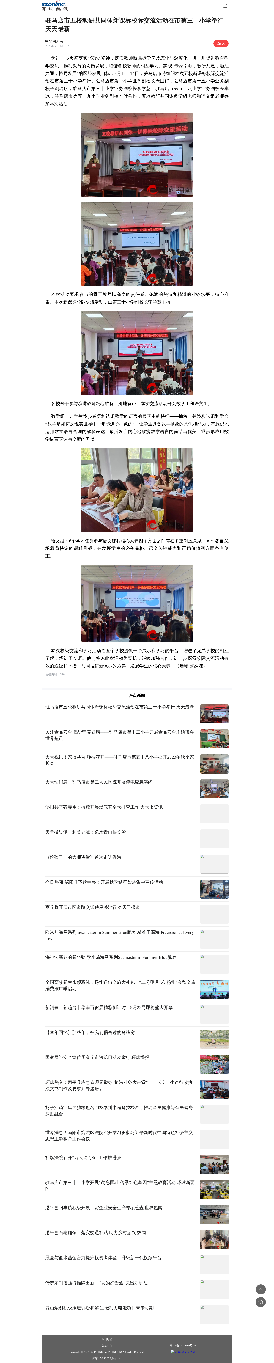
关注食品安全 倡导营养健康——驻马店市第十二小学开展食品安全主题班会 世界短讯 (119, 735)
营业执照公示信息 (184, 1352)
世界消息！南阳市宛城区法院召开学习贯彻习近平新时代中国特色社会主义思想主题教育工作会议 (119, 1135)
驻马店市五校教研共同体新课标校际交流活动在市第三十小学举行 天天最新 (119, 706)
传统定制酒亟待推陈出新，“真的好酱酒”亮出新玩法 (96, 1282)
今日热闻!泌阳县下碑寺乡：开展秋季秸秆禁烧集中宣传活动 (104, 882)
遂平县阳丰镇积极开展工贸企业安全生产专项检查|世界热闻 (104, 1207)
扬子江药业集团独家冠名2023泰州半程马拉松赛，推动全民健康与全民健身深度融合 (119, 1110)
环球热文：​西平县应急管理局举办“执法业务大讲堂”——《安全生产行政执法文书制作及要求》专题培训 (119, 1085)
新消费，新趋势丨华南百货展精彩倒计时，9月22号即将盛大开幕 (109, 1007)
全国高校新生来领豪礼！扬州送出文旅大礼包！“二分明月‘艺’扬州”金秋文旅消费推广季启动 (120, 985)
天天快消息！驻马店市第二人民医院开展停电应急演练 (99, 782)
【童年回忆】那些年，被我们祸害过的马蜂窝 (90, 1032)
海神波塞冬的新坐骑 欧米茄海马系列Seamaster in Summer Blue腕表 (110, 957)
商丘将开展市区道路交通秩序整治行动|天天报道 (92, 907)
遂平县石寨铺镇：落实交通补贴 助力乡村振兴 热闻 (95, 1232)
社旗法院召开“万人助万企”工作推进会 (83, 1157)
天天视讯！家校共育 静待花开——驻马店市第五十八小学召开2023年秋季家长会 (119, 760)
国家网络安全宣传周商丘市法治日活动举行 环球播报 (97, 1057)
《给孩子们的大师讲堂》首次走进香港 (83, 857)
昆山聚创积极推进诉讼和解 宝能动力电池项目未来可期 (99, 1307)
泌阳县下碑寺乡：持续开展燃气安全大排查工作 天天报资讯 (104, 806)
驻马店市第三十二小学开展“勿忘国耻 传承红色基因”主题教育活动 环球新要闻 (120, 1185)
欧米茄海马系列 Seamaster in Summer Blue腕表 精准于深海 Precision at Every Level (119, 935)
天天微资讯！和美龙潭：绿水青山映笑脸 (85, 832)
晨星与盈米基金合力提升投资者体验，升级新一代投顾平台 (103, 1257)
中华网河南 (54, 41)
